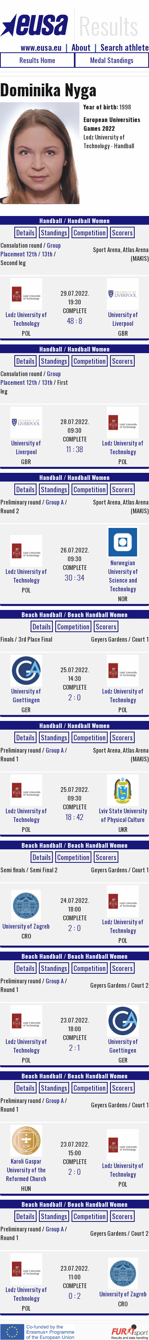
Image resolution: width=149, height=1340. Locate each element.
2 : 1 (74, 1047)
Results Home (37, 60)
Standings (54, 232)
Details (25, 232)
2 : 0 (74, 696)
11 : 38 (74, 448)
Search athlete (125, 47)
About (81, 47)
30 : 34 (74, 577)
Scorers (122, 232)
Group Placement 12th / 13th (30, 249)
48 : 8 (74, 320)
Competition (90, 232)
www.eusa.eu (41, 47)
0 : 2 (74, 1295)
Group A (55, 501)
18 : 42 (74, 816)
